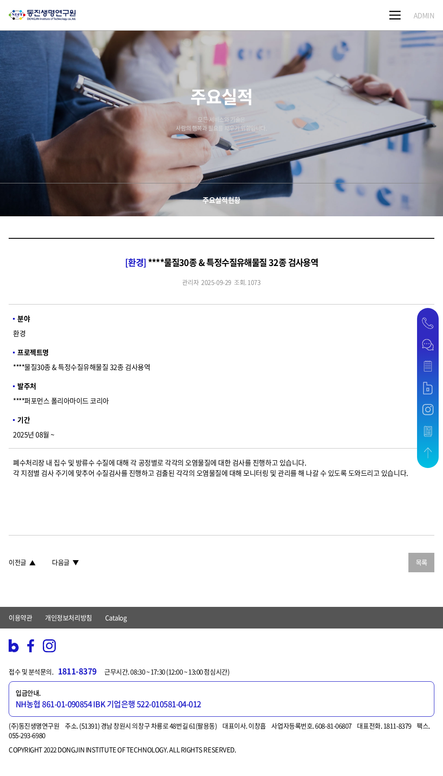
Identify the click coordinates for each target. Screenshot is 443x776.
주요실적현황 (221, 199)
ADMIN (424, 15)
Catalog (116, 617)
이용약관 (20, 617)
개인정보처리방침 (68, 617)
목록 (421, 562)
